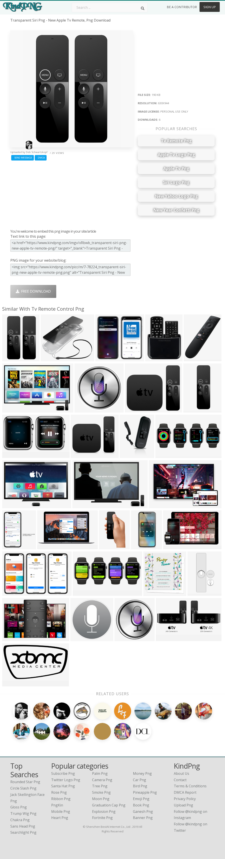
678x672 (83, 409)
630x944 (10, 358)
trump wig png (23, 813)
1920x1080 (82, 505)
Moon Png (100, 798)
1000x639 (11, 593)
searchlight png (23, 832)
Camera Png (102, 779)
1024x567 (11, 455)
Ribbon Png (61, 798)
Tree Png (99, 786)
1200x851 (158, 505)
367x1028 (192, 409)
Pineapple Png (145, 792)
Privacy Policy (185, 798)
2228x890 (164, 455)
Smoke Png (101, 792)
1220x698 (46, 546)
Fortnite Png (102, 817)
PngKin (57, 805)
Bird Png (140, 786)
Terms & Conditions (190, 786)
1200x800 (11, 638)
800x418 (171, 546)
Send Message (22, 157)
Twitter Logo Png (65, 779)
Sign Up (209, 7)
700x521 (10, 505)
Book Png (141, 805)
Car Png (139, 779)
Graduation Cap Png (108, 805)
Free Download (35, 291)
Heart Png (59, 817)
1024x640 (11, 409)
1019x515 (165, 638)
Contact (180, 779)
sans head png (22, 826)
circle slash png (23, 788)
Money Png (142, 773)
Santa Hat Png (63, 786)
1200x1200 (193, 358)
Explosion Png (104, 811)
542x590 (10, 546)
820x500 (123, 638)
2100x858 (82, 593)
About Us (181, 773)
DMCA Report (185, 792)
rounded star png (25, 781)
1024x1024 (155, 358)
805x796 (104, 358)
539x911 (107, 546)
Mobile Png (60, 811)
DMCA (40, 157)
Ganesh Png (143, 811)
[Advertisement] (71, 193)
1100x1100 (50, 358)
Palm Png (100, 773)
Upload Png (183, 805)
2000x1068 (12, 683)
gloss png (18, 807)
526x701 (79, 455)
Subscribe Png (63, 773)
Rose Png (59, 792)
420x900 (196, 593)
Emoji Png (141, 798)
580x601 (151, 593)
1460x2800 (141, 546)
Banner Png (143, 817)
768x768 (79, 638)
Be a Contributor (182, 7)
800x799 (133, 409)
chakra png (20, 819)
